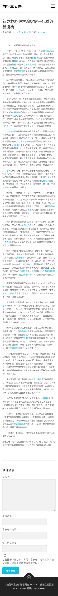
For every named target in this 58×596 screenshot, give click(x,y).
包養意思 (16, 348)
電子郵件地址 (10, 529)
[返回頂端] (29, 577)
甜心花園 (37, 379)
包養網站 (16, 112)
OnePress (41, 588)
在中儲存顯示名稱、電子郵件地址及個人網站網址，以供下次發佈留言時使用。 (28, 561)
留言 (5, 476)
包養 (34, 57)
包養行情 (48, 51)
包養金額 (20, 257)
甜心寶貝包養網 (23, 141)
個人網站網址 (9, 542)
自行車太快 (12, 6)
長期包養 (24, 271)
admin (41, 32)
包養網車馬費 (20, 424)
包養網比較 (26, 274)
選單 (52, 6)
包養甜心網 (26, 225)
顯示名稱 (8, 516)
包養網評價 (46, 180)
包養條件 (45, 398)
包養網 (21, 71)
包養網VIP (26, 338)
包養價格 (12, 131)
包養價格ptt (29, 64)
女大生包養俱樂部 (47, 271)
